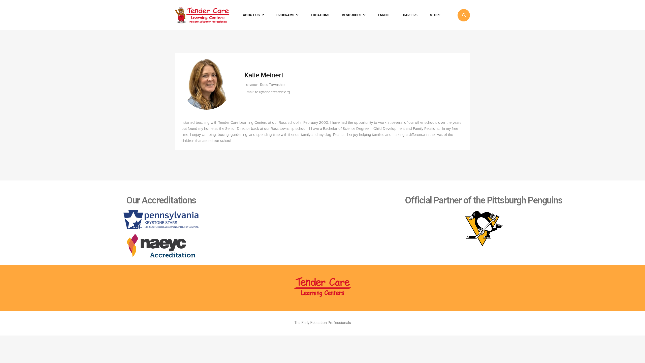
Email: (249, 92)
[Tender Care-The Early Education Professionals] (202, 15)
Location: (251, 85)
